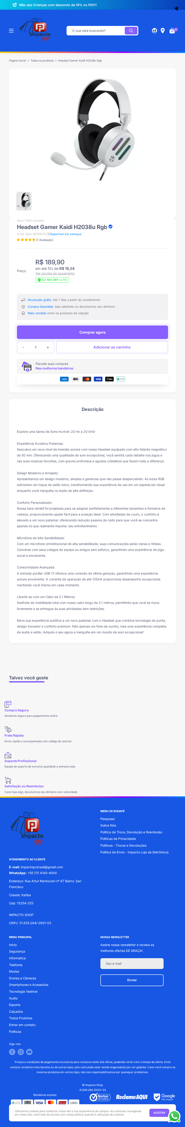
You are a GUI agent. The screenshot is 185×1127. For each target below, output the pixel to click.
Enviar (132, 980)
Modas (14, 971)
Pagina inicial (17, 60)
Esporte (14, 1005)
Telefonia (15, 965)
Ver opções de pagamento (55, 273)
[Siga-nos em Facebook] (12, 1052)
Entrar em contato (22, 1025)
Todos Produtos (20, 1018)
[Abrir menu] (11, 30)
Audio (13, 998)
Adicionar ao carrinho (112, 347)
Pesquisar (107, 819)
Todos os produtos (42, 60)
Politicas (15, 1031)
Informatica (17, 958)
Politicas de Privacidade (118, 839)
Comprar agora (92, 332)
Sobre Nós (108, 825)
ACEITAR (159, 1112)
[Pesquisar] (131, 30)
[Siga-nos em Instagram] (21, 1052)
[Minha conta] (154, 30)
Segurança (17, 951)
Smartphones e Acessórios (28, 985)
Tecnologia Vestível (23, 991)
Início (13, 945)
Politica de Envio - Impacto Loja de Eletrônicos (134, 852)
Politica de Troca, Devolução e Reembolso (131, 832)
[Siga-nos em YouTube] (29, 1052)
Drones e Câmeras (22, 978)
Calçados (16, 1011)
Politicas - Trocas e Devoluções (123, 845)
